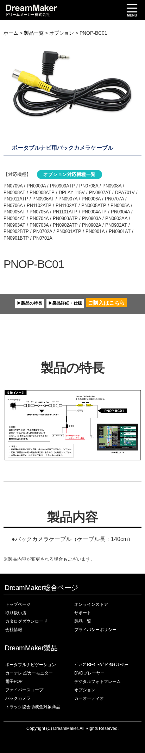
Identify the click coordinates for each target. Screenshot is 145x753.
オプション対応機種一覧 (69, 174)
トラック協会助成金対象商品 (32, 707)
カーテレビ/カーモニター (29, 673)
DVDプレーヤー (89, 673)
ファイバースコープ (24, 690)
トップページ (18, 604)
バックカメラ (18, 698)
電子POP (14, 681)
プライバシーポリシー (95, 630)
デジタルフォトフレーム (97, 681)
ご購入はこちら (106, 303)
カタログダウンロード (26, 621)
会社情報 (13, 630)
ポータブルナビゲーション (30, 665)
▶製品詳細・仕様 (65, 303)
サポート (82, 613)
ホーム (11, 33)
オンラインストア (91, 604)
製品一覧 (34, 33)
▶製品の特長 (29, 303)
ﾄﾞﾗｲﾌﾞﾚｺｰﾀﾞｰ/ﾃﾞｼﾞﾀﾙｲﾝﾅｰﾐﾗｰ (101, 665)
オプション (61, 33)
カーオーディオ (89, 698)
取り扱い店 (15, 613)
